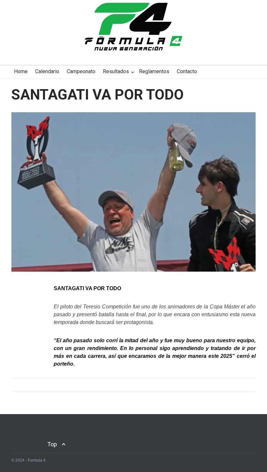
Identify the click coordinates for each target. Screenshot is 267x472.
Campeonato (81, 71)
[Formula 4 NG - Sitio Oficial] (133, 39)
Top (52, 444)
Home (21, 71)
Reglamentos (154, 71)
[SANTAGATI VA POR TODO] (133, 191)
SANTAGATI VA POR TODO (97, 94)
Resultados (116, 71)
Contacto (187, 71)
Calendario (47, 71)
